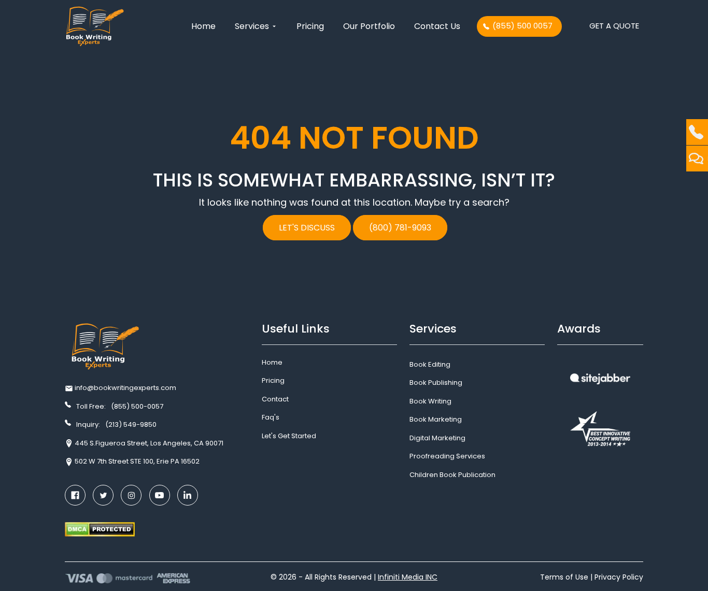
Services (253, 26)
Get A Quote (614, 25)
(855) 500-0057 (137, 406)
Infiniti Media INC (407, 577)
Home (203, 26)
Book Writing (430, 401)
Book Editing (429, 364)
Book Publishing (435, 382)
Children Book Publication (452, 475)
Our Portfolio (369, 26)
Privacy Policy (618, 577)
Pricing (310, 26)
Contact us (437, 26)
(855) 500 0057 (522, 25)
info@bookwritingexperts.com (125, 388)
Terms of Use (564, 577)
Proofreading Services (447, 456)
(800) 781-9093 (400, 228)
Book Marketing (435, 419)
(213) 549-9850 (131, 424)
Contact (275, 399)
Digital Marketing (437, 438)
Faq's (270, 417)
